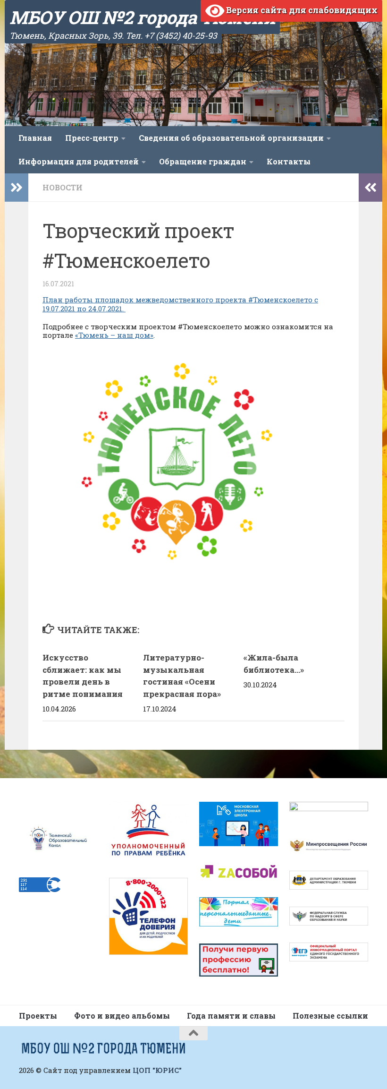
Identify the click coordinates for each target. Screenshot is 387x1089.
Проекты (38, 1015)
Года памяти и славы (231, 1015)
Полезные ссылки (330, 1015)
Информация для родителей (78, 161)
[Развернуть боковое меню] (16, 187)
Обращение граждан (202, 161)
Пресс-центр (91, 138)
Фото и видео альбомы (122, 1015)
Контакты (289, 161)
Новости (62, 187)
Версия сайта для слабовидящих (301, 10)
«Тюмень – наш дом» (114, 335)
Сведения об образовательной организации (231, 138)
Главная (35, 138)
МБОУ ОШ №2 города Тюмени (142, 17)
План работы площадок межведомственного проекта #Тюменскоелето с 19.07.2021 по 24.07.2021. (180, 304)
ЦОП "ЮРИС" (157, 1070)
